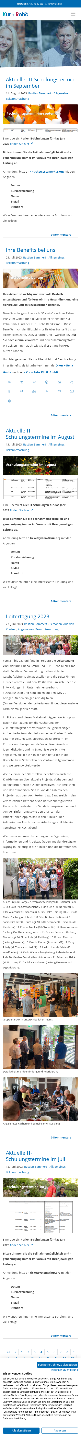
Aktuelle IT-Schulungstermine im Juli (35, 1156)
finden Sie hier (19, 144)
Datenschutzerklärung (64, 1369)
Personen (56, 624)
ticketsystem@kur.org (48, 171)
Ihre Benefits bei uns (30, 249)
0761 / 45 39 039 (35, 3)
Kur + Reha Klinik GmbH (42, 372)
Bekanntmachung (17, 98)
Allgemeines (62, 93)
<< (8, 1352)
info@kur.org (55, 3)
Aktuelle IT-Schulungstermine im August (40, 433)
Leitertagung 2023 (27, 616)
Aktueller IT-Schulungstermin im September (40, 82)
